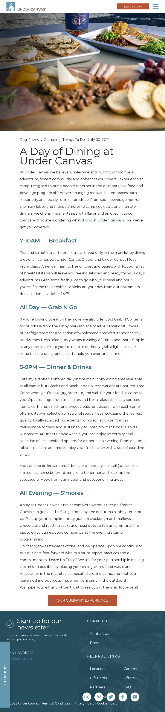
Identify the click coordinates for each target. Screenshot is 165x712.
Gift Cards (98, 678)
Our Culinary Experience (82, 600)
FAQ (127, 687)
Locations (98, 669)
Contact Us (99, 634)
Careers (130, 669)
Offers (129, 678)
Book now (133, 6)
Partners (97, 687)
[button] (156, 6)
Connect (97, 621)
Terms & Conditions (56, 703)
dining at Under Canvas (102, 220)
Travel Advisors (103, 696)
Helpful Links (103, 656)
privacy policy (26, 639)
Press (94, 643)
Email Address (21, 653)
